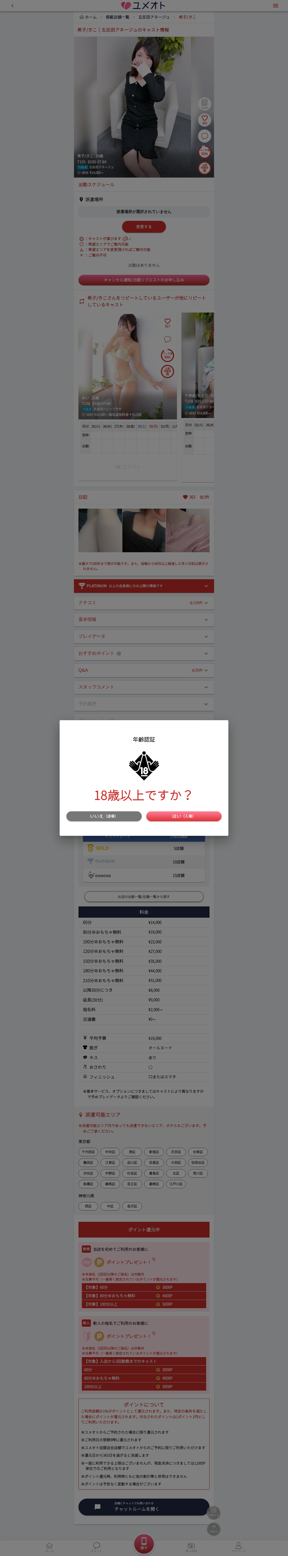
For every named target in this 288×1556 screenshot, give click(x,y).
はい (184, 816)
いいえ (104, 816)
